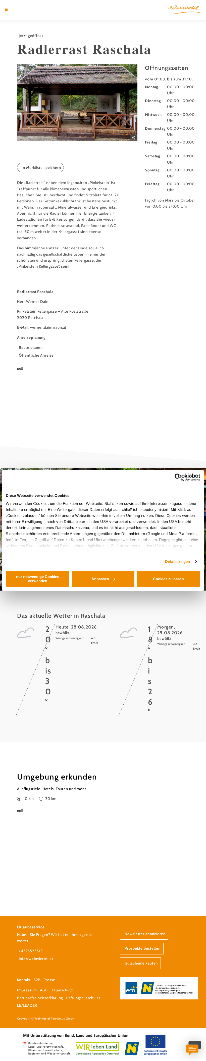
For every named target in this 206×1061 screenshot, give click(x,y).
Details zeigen (177, 561)
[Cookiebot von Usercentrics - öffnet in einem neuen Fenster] (178, 477)
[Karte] (15, 10)
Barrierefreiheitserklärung (40, 998)
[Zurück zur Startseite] (184, 9)
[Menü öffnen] (6, 10)
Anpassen (100, 579)
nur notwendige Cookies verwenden (37, 578)
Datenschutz (61, 990)
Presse (49, 980)
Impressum (27, 990)
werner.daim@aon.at (48, 327)
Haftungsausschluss (83, 998)
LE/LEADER (27, 1005)
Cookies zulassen (168, 579)
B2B (37, 980)
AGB (44, 990)
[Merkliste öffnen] (20, 10)
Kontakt (23, 980)
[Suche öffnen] (25, 10)
